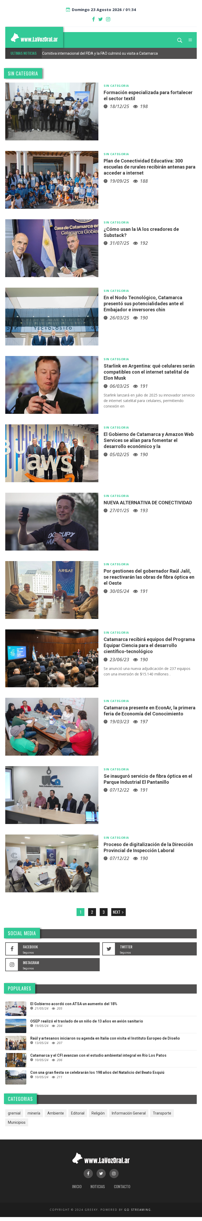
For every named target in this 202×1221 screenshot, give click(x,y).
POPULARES (19, 988)
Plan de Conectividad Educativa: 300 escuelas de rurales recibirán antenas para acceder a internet (149, 167)
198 (144, 106)
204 (59, 1026)
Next (117, 912)
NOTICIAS (97, 1186)
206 (59, 1060)
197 (144, 721)
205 (59, 1008)
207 (59, 1043)
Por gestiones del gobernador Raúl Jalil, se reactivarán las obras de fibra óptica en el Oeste (149, 577)
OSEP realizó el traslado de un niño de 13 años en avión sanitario (86, 1021)
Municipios (17, 1122)
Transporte (162, 1113)
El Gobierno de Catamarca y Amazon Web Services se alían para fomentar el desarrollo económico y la (149, 440)
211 (59, 1077)
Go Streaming (137, 1210)
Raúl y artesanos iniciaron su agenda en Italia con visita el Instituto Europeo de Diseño (105, 1038)
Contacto (122, 1186)
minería (34, 1113)
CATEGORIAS (20, 1098)
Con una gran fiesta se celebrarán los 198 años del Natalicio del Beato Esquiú (97, 1072)
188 (144, 181)
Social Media (22, 933)
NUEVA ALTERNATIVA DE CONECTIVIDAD (148, 502)
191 (144, 386)
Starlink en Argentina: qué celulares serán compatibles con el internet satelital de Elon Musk (149, 372)
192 (144, 243)
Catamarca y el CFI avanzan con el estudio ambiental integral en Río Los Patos (98, 1055)
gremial (14, 1113)
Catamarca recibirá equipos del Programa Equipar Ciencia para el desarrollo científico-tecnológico (149, 645)
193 (144, 510)
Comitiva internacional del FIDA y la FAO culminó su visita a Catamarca (100, 53)
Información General (129, 1113)
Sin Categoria (23, 73)
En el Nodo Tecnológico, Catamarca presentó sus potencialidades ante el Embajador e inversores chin (144, 304)
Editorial (77, 1113)
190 (144, 317)
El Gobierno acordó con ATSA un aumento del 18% (73, 1004)
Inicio (77, 1186)
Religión (98, 1113)
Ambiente (55, 1113)
